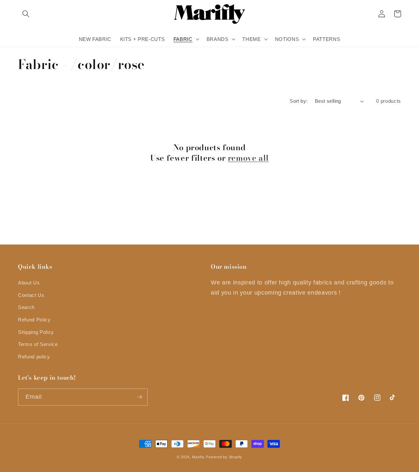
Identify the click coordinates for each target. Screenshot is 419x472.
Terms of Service (38, 344)
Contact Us (31, 295)
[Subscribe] (139, 397)
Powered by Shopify (224, 457)
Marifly (198, 457)
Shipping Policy (36, 332)
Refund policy (34, 356)
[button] (26, 14)
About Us (29, 282)
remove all (248, 158)
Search (26, 307)
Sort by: (299, 101)
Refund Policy (34, 319)
